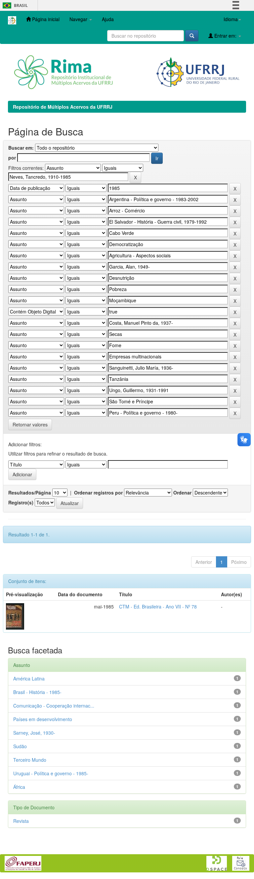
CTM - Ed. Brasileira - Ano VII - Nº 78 (158, 606)
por (12, 157)
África (19, 787)
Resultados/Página (29, 492)
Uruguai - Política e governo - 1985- (50, 773)
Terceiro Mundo (29, 759)
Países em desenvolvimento (42, 719)
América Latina (29, 678)
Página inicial (45, 19)
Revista (21, 821)
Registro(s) (20, 502)
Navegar (79, 19)
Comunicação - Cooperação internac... (53, 705)
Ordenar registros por (98, 492)
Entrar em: (225, 35)
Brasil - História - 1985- (37, 692)
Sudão (20, 746)
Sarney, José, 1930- (34, 732)
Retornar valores (30, 424)
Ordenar (182, 492)
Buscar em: (21, 147)
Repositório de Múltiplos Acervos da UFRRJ (62, 106)
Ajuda (108, 19)
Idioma (231, 19)
